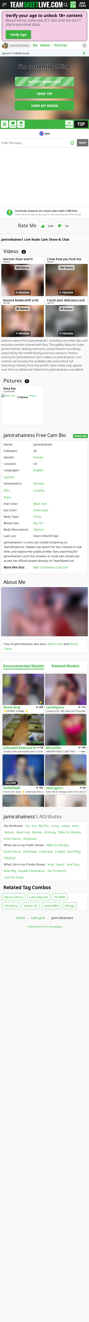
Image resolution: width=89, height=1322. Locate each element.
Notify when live (44, 81)
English (38, 470)
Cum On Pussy (14, 877)
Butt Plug (74, 851)
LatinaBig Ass (38, 897)
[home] (36, 4)
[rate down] (60, 226)
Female (38, 457)
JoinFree (73, 4)
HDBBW (59, 897)
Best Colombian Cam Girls (50, 567)
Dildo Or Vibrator (69, 832)
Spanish (9, 477)
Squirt (60, 864)
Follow (13, 126)
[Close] (84, 45)
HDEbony (11, 906)
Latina (65, 826)
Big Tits (38, 523)
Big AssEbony (13, 897)
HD (27, 826)
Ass (33, 826)
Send (82, 143)
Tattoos (38, 529)
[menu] (4, 4)
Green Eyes (40, 510)
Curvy (37, 516)
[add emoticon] (72, 142)
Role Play (10, 871)
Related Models (65, 666)
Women (38, 483)
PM (21, 125)
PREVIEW (23, 292)
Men (7, 490)
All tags (70, 906)
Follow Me (80, 436)
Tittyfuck (10, 858)
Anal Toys (73, 864)
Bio (35, 45)
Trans (7, 497)
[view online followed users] (66, 5)
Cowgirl (60, 851)
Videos (46, 45)
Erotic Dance (12, 839)
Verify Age (18, 34)
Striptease (30, 839)
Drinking (50, 832)
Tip (81, 124)
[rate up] (43, 226)
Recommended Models (23, 666)
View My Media (44, 105)
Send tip (44, 93)
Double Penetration (31, 871)
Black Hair (40, 504)
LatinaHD (30, 906)
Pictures (61, 45)
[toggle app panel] (84, 53)
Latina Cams (54, 644)
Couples (38, 490)
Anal (75, 826)
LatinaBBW (51, 906)
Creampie (45, 851)
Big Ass (37, 832)
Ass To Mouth (56, 871)
